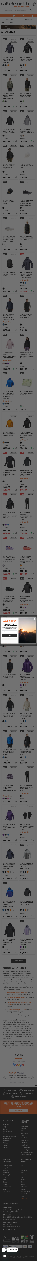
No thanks (9, 638)
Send (10, 635)
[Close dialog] (34, 619)
